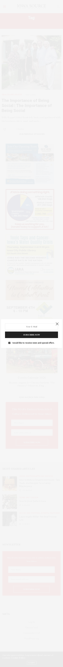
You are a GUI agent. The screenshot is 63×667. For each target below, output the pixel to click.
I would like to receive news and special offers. (33, 343)
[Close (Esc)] (57, 324)
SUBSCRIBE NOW (31, 335)
